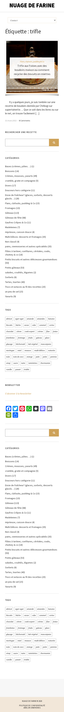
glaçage (9, 344)
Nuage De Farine (32, 5)
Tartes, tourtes (12, 282)
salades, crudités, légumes (19, 272)
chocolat (9, 331)
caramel (42, 325)
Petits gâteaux (12, 267)
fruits (30, 338)
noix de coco (18, 357)
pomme (53, 357)
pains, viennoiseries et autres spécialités (26, 246)
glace (47, 338)
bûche (18, 325)
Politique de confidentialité (32, 705)
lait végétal (33, 344)
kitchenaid (20, 344)
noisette (51, 350)
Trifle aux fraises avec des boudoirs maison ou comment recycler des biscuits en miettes (32, 70)
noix (8, 357)
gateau (39, 338)
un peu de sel (12, 291)
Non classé (10, 241)
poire (45, 357)
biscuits (9, 325)
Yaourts (9, 296)
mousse (28, 350)
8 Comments (24, 120)
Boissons (10, 171)
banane (51, 319)
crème (40, 331)
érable (26, 369)
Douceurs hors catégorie (18, 190)
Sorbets (9, 277)
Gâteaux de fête (13, 217)
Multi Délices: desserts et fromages (23, 236)
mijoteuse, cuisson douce (18, 232)
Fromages (10, 208)
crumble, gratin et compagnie (20, 180)
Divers (8, 185)
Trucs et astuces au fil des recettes (23, 286)
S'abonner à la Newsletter (18, 393)
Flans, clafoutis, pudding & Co (32, 61)
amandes (41, 319)
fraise (55, 331)
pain (38, 357)
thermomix (45, 363)
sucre (15, 363)
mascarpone (46, 344)
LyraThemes (35, 708)
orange (30, 357)
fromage (21, 338)
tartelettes (33, 363)
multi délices (39, 350)
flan (48, 331)
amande (30, 319)
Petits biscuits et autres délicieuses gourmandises (31, 259)
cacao (26, 325)
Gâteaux (9, 212)
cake (34, 325)
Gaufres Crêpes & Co (16, 222)
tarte (23, 363)
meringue (10, 350)
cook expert (29, 331)
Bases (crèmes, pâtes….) (18, 166)
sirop (8, 363)
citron (19, 331)
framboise (10, 338)
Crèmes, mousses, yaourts (19, 175)
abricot (9, 319)
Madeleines (11, 227)
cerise (51, 325)
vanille (9, 369)
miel (19, 350)
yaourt (18, 369)
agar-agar (19, 319)
